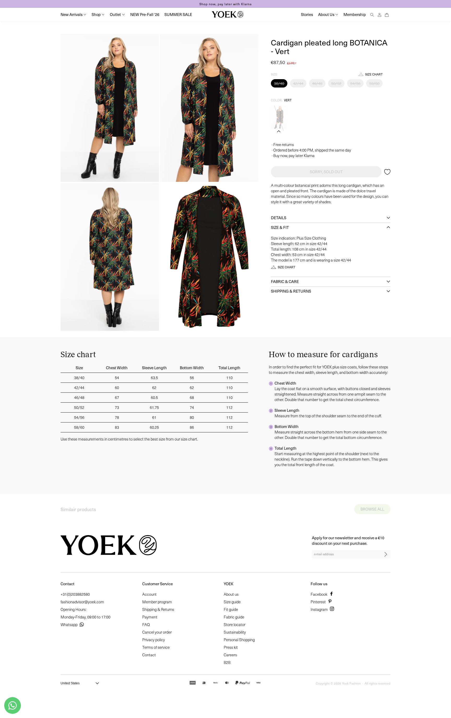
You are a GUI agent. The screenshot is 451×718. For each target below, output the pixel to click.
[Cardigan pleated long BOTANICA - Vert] (279, 117)
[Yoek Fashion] (227, 14)
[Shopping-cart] (387, 14)
